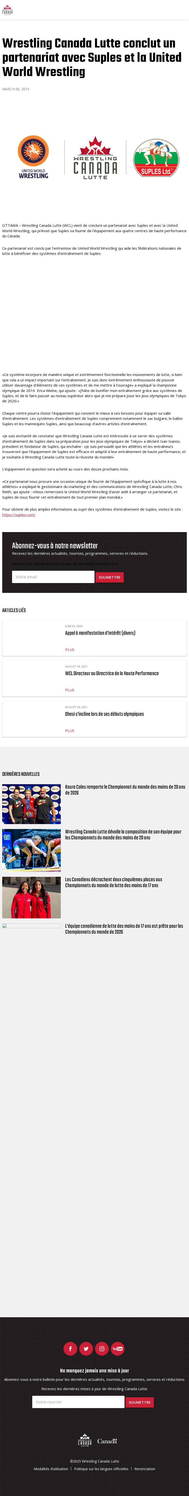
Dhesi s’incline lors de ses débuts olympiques (104, 714)
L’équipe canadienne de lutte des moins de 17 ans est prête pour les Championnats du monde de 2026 (124, 929)
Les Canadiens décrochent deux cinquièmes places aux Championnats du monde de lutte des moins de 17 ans (113, 883)
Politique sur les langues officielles (101, 1468)
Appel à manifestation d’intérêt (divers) (100, 633)
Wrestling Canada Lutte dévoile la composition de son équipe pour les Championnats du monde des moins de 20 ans (123, 835)
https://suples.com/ (18, 514)
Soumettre (110, 577)
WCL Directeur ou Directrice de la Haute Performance (112, 673)
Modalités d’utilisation (51, 1468)
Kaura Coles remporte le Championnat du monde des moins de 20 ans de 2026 (125, 790)
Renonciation (144, 1468)
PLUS (69, 649)
